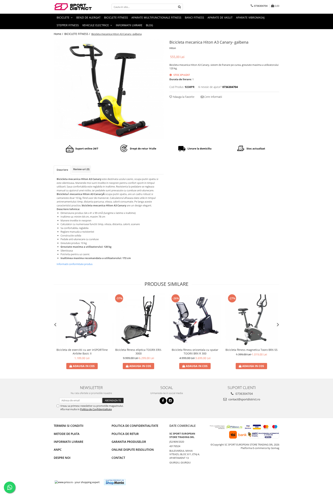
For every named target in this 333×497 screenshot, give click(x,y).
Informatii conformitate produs (74, 264)
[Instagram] (170, 400)
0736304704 (244, 394)
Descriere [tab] (62, 169)
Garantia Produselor (129, 442)
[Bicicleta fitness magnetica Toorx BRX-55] (251, 319)
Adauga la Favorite (183, 97)
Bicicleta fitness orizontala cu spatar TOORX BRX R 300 (195, 351)
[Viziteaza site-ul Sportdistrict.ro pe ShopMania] (115, 482)
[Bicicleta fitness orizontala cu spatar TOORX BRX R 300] (195, 319)
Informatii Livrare (129, 25)
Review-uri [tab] (81, 169)
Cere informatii (213, 97)
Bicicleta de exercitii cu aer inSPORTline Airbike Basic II (82, 351)
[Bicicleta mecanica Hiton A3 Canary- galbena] (109, 89)
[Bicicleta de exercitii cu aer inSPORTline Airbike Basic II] (82, 319)
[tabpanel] (109, 89)
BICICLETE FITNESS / (77, 34)
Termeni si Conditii (68, 426)
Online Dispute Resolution (133, 449)
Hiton (172, 48)
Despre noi (62, 458)
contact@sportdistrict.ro (244, 399)
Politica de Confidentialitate (96, 409)
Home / (59, 34)
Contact (118, 458)
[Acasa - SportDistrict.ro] (73, 7)
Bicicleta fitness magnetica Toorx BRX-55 (251, 350)
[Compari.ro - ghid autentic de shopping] (142, 482)
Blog (149, 25)
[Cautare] (179, 7)
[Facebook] (163, 400)
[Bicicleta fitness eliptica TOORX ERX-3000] (138, 319)
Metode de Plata (66, 434)
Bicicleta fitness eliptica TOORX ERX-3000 (138, 351)
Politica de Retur (125, 434)
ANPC (58, 449)
